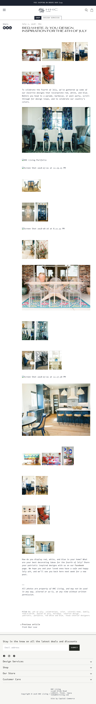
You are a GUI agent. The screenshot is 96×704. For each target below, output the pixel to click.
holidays (57, 614)
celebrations (52, 612)
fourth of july (44, 614)
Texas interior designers (78, 615)
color (62, 612)
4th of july (37, 612)
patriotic (26, 615)
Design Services (51, 18)
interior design (71, 614)
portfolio (38, 615)
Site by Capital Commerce (63, 698)
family (86, 612)
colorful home (74, 612)
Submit (74, 647)
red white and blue (54, 615)
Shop (38, 18)
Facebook (79, 566)
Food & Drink (28, 614)
